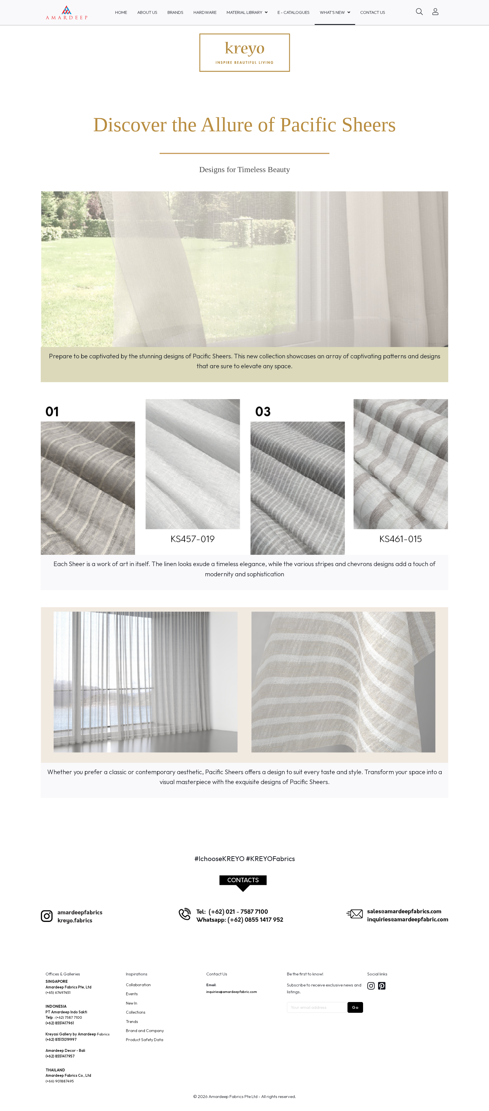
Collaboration (138, 984)
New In (131, 1003)
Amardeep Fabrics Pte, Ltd (68, 987)
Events (132, 993)
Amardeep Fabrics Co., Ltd (68, 1075)
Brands (175, 12)
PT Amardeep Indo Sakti (66, 1012)
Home (121, 12)
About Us (147, 12)
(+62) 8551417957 (60, 1056)
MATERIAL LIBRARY (244, 12)
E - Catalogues (294, 12)
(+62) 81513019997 (61, 1039)
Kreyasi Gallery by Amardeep (71, 1034)
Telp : (50, 1017)
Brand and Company (145, 1030)
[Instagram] (371, 986)
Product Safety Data (144, 1039)
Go (355, 1007)
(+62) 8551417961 (60, 1023)
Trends (132, 1021)
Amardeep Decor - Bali (65, 1050)
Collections (135, 1012)
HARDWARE (205, 12)
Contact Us (372, 12)
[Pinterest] (381, 986)
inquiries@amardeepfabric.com (231, 992)
